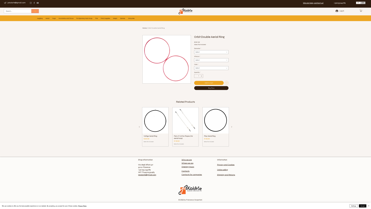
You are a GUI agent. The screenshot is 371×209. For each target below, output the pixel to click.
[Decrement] (195, 76)
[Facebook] (34, 3)
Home (145, 28)
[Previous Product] (139, 127)
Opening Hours (188, 167)
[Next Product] (232, 127)
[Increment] (201, 76)
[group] (185, 127)
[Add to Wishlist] (226, 83)
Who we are (187, 160)
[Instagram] (30, 3)
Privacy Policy (82, 206)
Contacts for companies (192, 174)
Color (196, 64)
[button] (361, 10)
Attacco (197, 56)
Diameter (197, 48)
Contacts (185, 171)
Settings (353, 206)
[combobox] (211, 52)
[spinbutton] (198, 76)
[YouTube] (37, 3)
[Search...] (35, 11)
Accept (363, 206)
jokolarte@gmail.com (17, 2)
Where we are (187, 163)
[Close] (369, 205)
